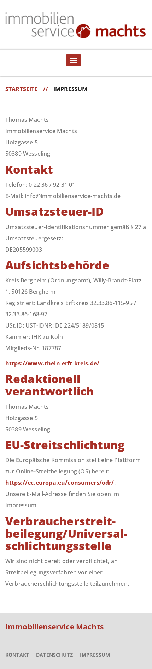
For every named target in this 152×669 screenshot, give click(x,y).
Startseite (21, 89)
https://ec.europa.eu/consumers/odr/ (59, 482)
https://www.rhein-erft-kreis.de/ (52, 363)
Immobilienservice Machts (54, 627)
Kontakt (17, 654)
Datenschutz (54, 654)
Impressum (95, 654)
